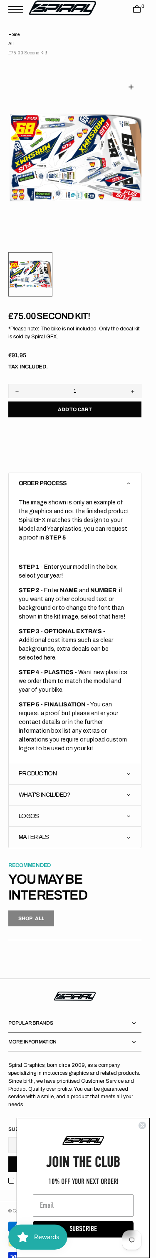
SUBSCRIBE (83, 1229)
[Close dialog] (142, 1125)
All (11, 43)
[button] (17, 9)
